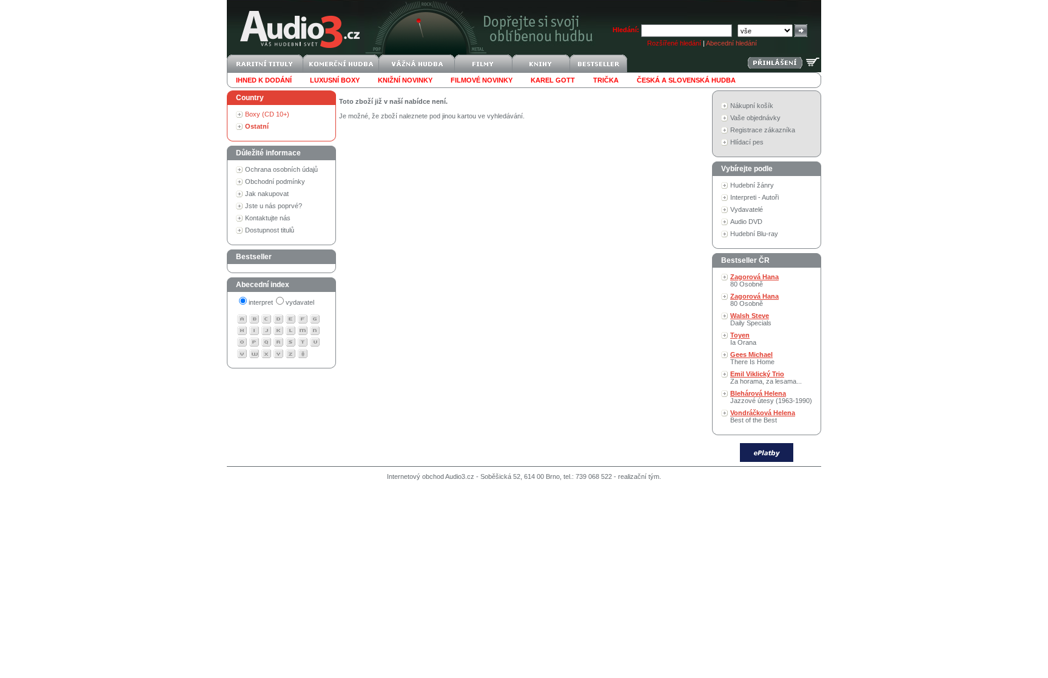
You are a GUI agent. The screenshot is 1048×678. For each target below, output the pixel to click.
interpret (261, 302)
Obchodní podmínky (275, 181)
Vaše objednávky (755, 117)
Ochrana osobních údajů (281, 169)
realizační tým (638, 476)
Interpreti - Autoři (754, 197)
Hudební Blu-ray (754, 233)
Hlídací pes (747, 142)
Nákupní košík (751, 105)
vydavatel (300, 302)
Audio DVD (746, 221)
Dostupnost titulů (269, 230)
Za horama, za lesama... (766, 377)
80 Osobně (754, 280)
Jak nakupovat (267, 193)
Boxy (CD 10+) (267, 114)
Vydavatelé (746, 209)
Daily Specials (750, 319)
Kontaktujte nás (268, 218)
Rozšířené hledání (674, 43)
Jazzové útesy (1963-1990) (771, 397)
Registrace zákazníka (762, 130)
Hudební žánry (752, 185)
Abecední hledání (731, 43)
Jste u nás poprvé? (273, 205)
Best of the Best (762, 416)
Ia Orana (743, 338)
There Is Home (752, 358)
